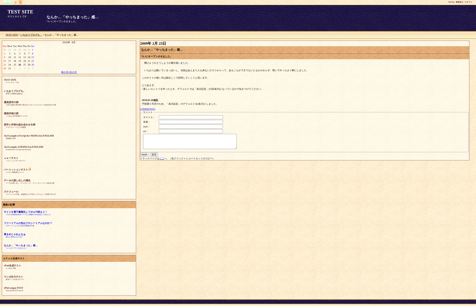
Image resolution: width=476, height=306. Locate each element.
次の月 (73, 72)
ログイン (468, 2)
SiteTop (451, 2)
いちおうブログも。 (31, 35)
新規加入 (459, 2)
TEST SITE (12, 35)
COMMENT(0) (147, 109)
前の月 (64, 72)
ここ (161, 158)
